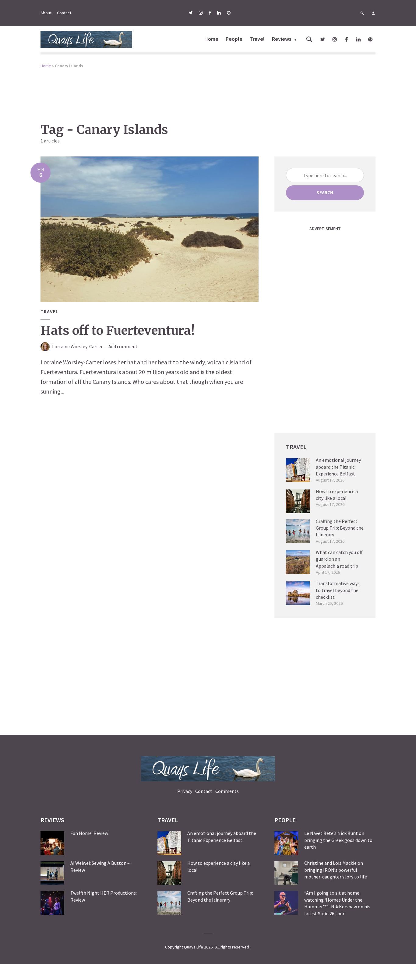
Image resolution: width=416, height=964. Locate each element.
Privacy (184, 791)
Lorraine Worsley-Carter (77, 346)
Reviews (281, 38)
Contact (64, 13)
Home (211, 38)
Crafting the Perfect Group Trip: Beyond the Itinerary (340, 528)
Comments (227, 791)
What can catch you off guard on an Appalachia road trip (339, 559)
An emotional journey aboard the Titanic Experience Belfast (338, 467)
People (234, 38)
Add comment (123, 346)
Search (324, 192)
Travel (257, 38)
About (46, 13)
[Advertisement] (208, 91)
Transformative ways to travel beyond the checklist (338, 590)
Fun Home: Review (89, 833)
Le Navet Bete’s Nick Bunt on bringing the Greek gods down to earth (338, 840)
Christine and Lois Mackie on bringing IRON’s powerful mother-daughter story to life (335, 870)
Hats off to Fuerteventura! (118, 330)
